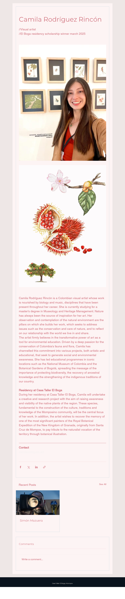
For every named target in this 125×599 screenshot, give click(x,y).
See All (102, 484)
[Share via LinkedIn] (36, 467)
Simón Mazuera (31, 520)
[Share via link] (44, 467)
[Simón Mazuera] (38, 502)
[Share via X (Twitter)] (28, 467)
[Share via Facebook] (20, 467)
